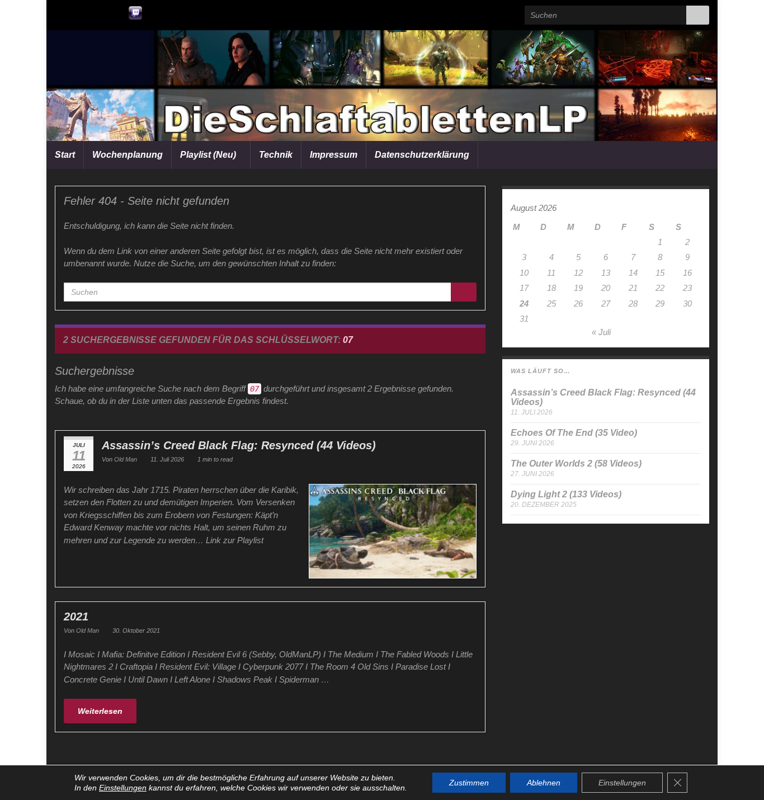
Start (65, 154)
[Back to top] (739, 775)
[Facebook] (97, 11)
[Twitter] (78, 11)
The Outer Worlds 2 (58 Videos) (576, 463)
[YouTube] (60, 11)
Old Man (125, 459)
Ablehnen (543, 782)
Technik (276, 154)
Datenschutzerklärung (422, 154)
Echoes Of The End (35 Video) (574, 432)
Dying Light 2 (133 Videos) (566, 494)
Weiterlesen (100, 711)
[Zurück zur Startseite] (382, 85)
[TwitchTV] (135, 11)
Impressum (333, 154)
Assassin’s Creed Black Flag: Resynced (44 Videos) (239, 445)
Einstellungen (123, 787)
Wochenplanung (127, 154)
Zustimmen (469, 782)
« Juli (601, 332)
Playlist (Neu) (209, 154)
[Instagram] (115, 11)
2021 (76, 616)
